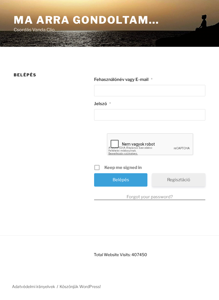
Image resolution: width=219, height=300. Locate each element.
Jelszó (102, 103)
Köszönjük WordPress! (80, 286)
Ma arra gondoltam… (86, 20)
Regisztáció (178, 179)
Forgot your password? (150, 196)
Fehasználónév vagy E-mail (123, 79)
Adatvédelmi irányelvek (33, 286)
